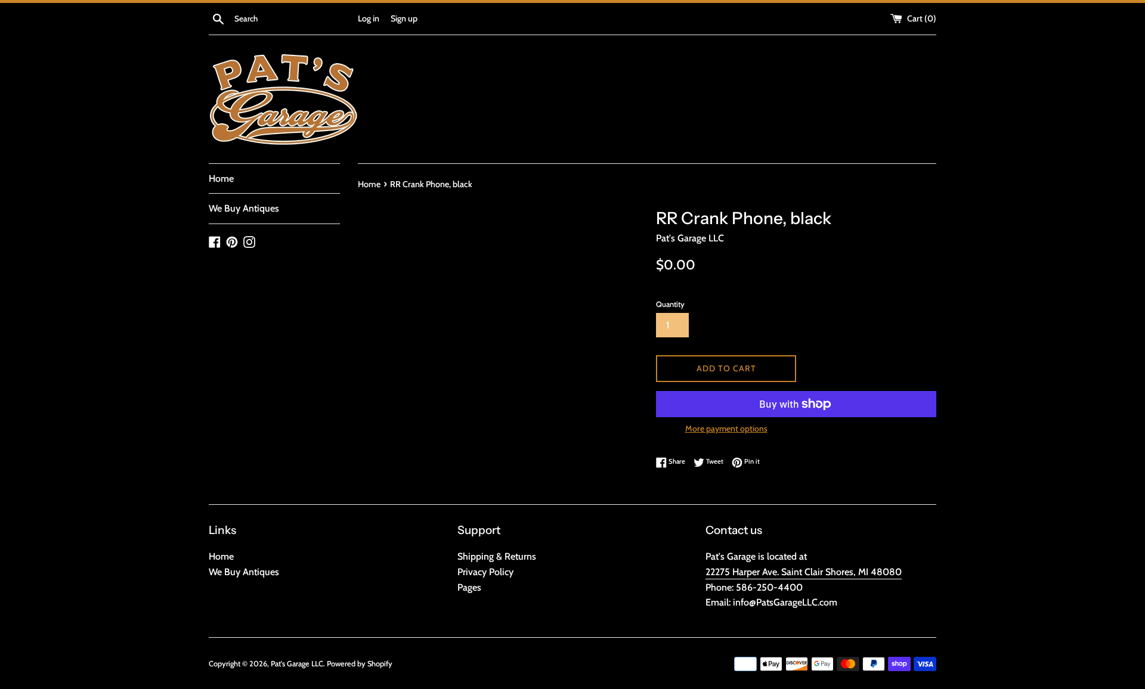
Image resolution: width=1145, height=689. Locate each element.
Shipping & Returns (496, 556)
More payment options (726, 428)
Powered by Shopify (359, 663)
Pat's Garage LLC (297, 663)
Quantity (670, 304)
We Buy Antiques (244, 208)
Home (221, 178)
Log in (368, 18)
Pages (469, 587)
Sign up (404, 18)
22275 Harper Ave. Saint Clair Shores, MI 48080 (803, 572)
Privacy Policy (485, 572)
